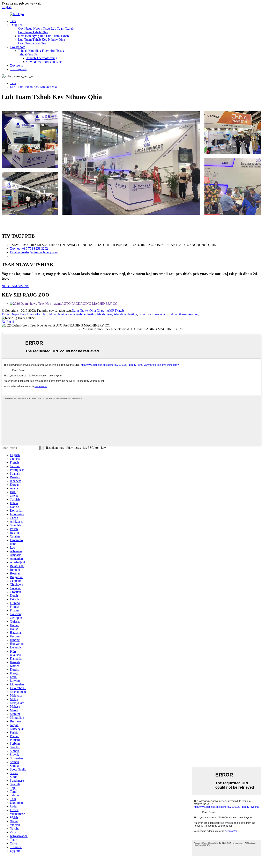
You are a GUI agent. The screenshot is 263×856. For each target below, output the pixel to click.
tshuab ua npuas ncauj (153, 314)
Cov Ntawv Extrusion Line (44, 61)
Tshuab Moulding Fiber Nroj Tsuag (41, 50)
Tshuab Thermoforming (41, 58)
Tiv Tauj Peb (18, 69)
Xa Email (8, 321)
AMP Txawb (115, 310)
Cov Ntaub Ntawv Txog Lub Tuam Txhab (46, 28)
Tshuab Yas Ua (28, 54)
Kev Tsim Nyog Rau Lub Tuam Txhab (43, 36)
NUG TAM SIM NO (15, 286)
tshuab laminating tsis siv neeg (93, 314)
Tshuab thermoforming (183, 314)
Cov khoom (17, 47)
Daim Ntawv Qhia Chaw (88, 310)
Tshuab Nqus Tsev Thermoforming (24, 314)
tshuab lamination (60, 314)
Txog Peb (16, 25)
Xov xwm (16, 65)
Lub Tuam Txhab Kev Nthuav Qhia (41, 39)
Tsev (13, 21)
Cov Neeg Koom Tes (32, 43)
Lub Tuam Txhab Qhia (33, 32)
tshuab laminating (125, 314)
